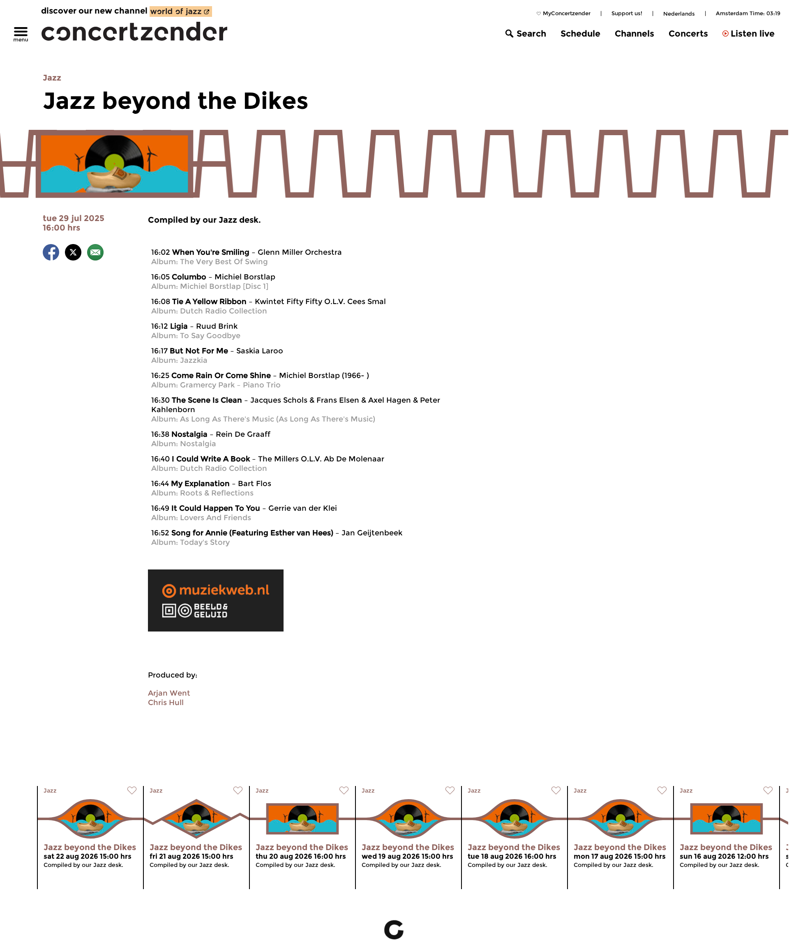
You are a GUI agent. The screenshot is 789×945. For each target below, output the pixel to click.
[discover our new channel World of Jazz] (181, 11)
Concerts (688, 33)
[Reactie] (95, 253)
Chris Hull (166, 702)
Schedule (580, 33)
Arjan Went (169, 693)
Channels (634, 33)
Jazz (52, 78)
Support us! (626, 13)
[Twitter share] (73, 253)
